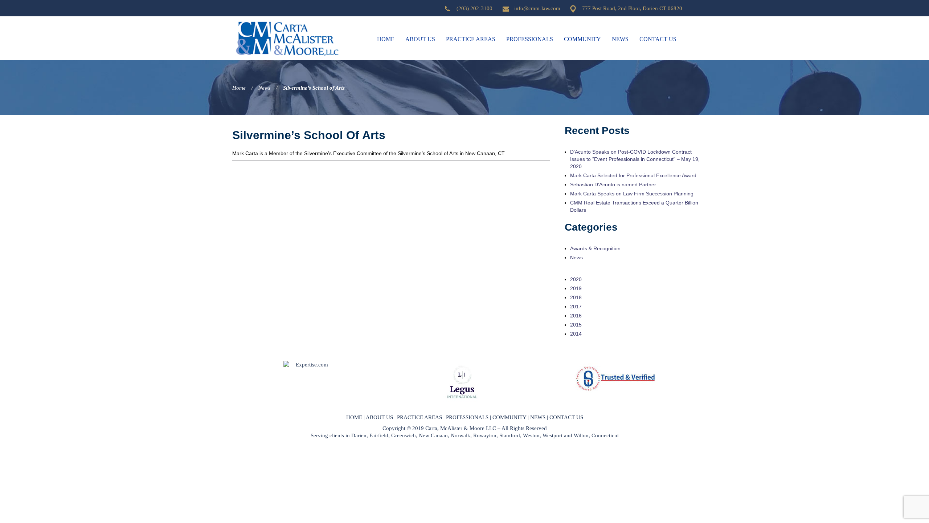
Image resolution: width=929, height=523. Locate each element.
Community (582, 39)
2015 (576, 325)
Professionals (529, 39)
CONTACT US (566, 417)
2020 (576, 279)
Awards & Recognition (595, 248)
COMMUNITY (509, 417)
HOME (354, 417)
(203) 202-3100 (474, 8)
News (620, 39)
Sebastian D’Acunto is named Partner (613, 184)
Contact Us (657, 39)
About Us (420, 39)
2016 (576, 316)
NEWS (537, 417)
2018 (576, 297)
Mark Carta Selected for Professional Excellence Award (633, 175)
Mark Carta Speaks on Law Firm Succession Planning (631, 193)
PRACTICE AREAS (419, 417)
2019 (576, 288)
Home (385, 39)
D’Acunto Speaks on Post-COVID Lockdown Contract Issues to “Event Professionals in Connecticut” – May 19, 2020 (635, 159)
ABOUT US (379, 417)
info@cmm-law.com (537, 8)
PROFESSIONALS (467, 417)
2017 (576, 306)
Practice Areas (470, 39)
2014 (576, 334)
